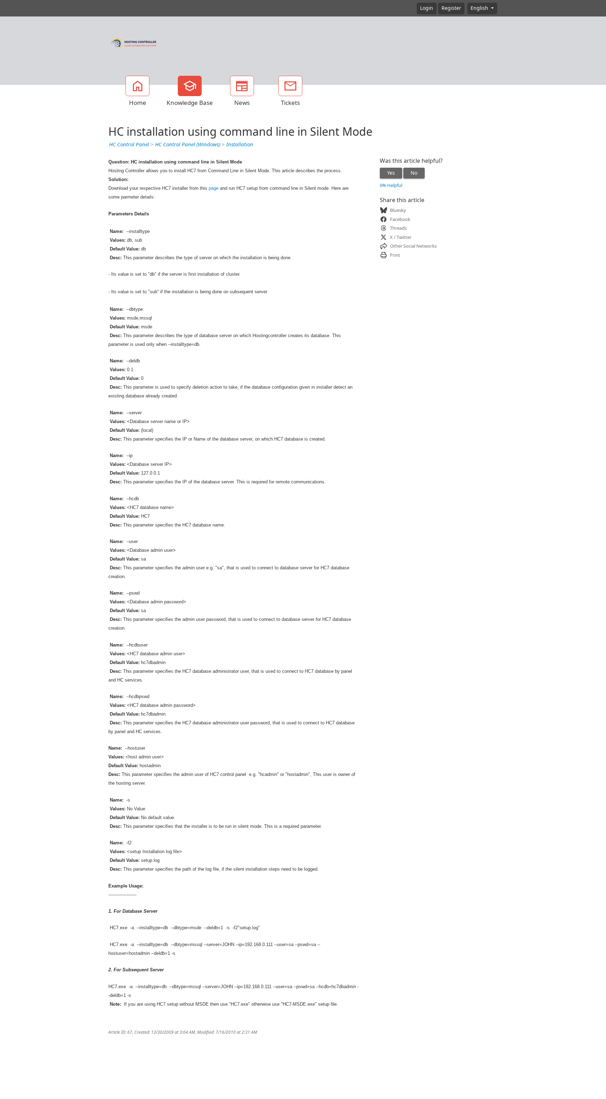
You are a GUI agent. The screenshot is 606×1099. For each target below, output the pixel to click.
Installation (239, 144)
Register (451, 8)
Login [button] (426, 8)
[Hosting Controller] (133, 42)
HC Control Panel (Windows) (187, 144)
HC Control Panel (129, 144)
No (414, 173)
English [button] (480, 8)
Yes (391, 173)
